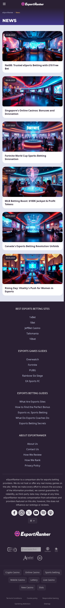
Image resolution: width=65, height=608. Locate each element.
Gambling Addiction (22, 604)
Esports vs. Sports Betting (32, 412)
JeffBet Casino (32, 328)
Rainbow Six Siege (32, 375)
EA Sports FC (32, 381)
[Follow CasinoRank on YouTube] (36, 513)
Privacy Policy (32, 465)
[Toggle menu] (4, 4)
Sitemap (47, 604)
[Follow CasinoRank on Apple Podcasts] (51, 513)
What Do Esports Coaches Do (32, 418)
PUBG (32, 370)
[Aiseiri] (28, 558)
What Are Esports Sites (33, 401)
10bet (32, 339)
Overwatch (32, 359)
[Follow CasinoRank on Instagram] (22, 513)
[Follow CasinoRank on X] (29, 513)
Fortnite (32, 364)
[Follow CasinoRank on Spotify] (43, 513)
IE (31, 520)
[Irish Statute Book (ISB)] (31, 549)
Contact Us (32, 449)
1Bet (32, 322)
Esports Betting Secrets (32, 423)
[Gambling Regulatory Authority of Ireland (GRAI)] (12, 549)
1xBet (32, 317)
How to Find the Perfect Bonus (32, 407)
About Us (32, 443)
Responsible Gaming (50, 598)
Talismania (32, 333)
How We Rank (33, 460)
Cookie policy (32, 598)
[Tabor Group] (56, 549)
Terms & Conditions (14, 598)
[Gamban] (48, 549)
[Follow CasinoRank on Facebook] (14, 513)
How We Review (32, 454)
